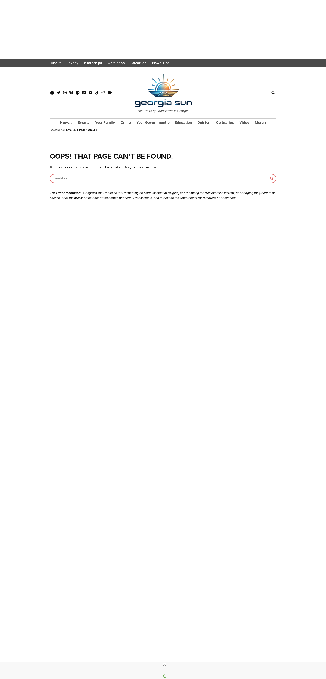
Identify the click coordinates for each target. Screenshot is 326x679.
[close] (164, 664)
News (65, 122)
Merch (260, 122)
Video (244, 122)
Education (183, 122)
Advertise (138, 63)
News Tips (161, 63)
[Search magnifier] (271, 178)
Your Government (151, 122)
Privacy (72, 63)
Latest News (57, 129)
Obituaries (116, 63)
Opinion (203, 122)
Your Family (105, 122)
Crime (126, 122)
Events (83, 122)
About (56, 63)
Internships (93, 63)
